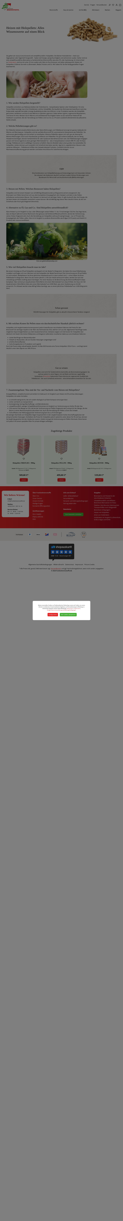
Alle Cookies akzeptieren (68, 614)
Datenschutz (70, 608)
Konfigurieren (53, 614)
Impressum (77, 608)
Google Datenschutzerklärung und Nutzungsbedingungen (61, 610)
